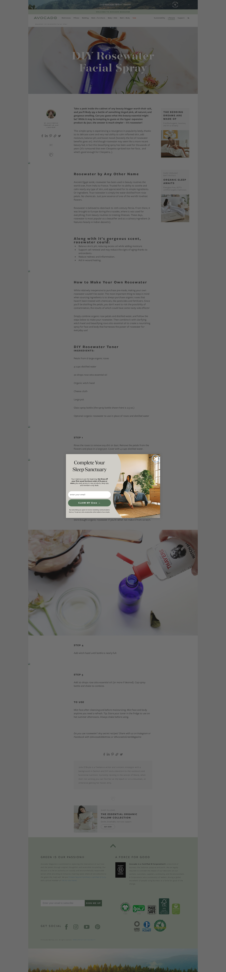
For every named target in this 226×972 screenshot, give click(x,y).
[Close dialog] (155, 458)
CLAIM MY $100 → (89, 502)
